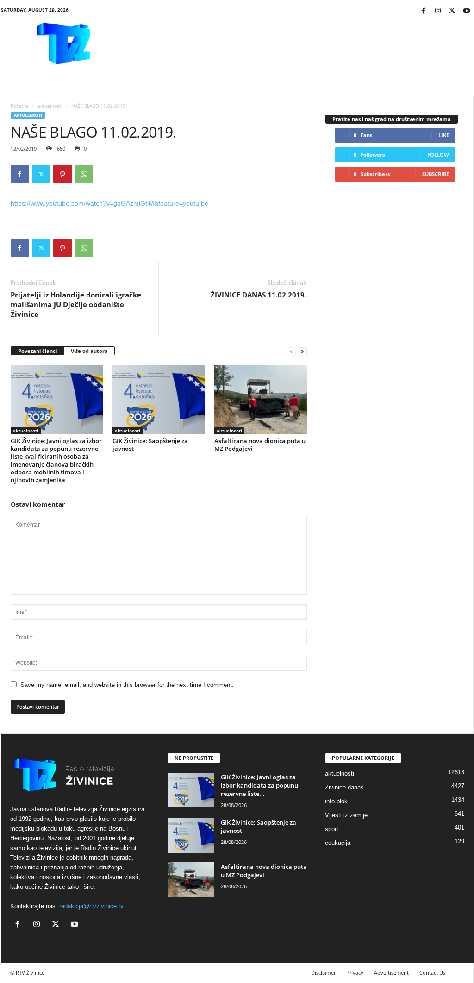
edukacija (337, 842)
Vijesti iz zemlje (346, 815)
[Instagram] (437, 11)
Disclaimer (323, 972)
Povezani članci (37, 350)
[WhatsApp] (84, 174)
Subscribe (435, 173)
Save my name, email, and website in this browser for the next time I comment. (127, 684)
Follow (438, 154)
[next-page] (302, 351)
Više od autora (89, 350)
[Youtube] (466, 11)
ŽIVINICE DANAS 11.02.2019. (258, 294)
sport (331, 828)
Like (443, 135)
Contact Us (432, 972)
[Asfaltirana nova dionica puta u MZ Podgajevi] (260, 399)
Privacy (354, 972)
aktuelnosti (49, 106)
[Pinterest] (62, 174)
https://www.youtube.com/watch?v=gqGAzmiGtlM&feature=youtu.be (109, 203)
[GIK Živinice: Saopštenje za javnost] (158, 399)
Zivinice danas (344, 787)
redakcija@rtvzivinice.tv (91, 906)
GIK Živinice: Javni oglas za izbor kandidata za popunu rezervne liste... (259, 785)
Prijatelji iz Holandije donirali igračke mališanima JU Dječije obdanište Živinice (76, 304)
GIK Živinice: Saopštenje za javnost (150, 445)
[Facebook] (423, 11)
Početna (20, 106)
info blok (336, 801)
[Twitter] (452, 11)
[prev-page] (291, 351)
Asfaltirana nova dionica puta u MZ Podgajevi (260, 445)
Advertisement (391, 972)
